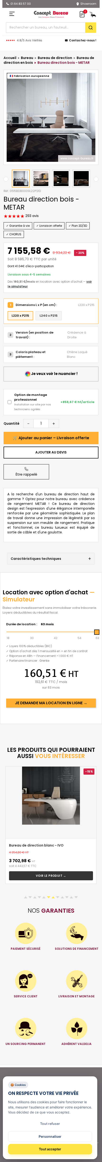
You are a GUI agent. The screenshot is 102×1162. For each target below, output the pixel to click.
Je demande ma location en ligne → (51, 703)
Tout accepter (50, 1149)
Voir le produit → (51, 876)
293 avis (31, 215)
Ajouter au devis (51, 452)
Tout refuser (50, 1124)
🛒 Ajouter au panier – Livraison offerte (51, 438)
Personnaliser (50, 1136)
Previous (6, 179)
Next (96, 179)
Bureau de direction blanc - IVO (36, 845)
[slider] (96, 632)
